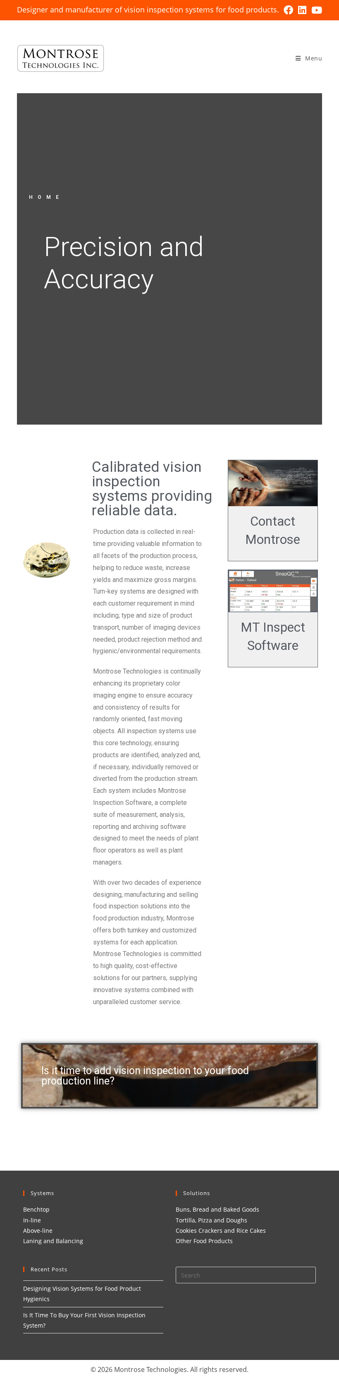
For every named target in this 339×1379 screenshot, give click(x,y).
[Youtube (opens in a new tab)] (315, 10)
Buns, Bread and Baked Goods (217, 1209)
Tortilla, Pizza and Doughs (211, 1220)
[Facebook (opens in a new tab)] (288, 10)
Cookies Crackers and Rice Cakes (221, 1230)
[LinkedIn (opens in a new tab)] (302, 10)
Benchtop (36, 1209)
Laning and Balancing (53, 1241)
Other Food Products (204, 1241)
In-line (32, 1220)
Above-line (38, 1230)
